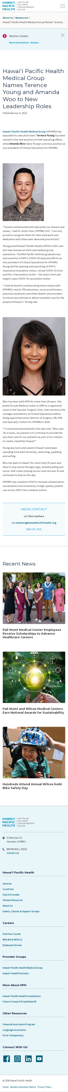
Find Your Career (12, 934)
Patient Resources (13, 900)
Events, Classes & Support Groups (21, 911)
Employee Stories (12, 945)
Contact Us (13, 853)
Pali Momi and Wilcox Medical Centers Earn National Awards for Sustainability (33, 710)
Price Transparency (13, 1035)
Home (6, 1087)
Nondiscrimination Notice (23, 1087)
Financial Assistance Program (19, 1024)
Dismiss (35, 42)
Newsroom (22, 18)
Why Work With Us (12, 939)
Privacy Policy (44, 1087)
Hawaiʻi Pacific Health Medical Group (24, 132)
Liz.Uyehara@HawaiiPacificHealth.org (34, 523)
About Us (8, 18)
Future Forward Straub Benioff (19, 1001)
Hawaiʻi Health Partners (16, 973)
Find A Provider (11, 895)
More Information (19, 42)
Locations (8, 889)
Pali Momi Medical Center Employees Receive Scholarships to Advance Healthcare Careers (32, 633)
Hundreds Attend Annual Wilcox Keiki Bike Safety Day (32, 786)
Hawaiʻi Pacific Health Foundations (22, 996)
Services (7, 884)
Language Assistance (14, 1030)
